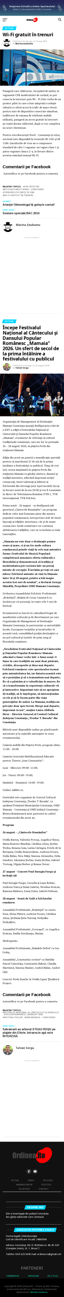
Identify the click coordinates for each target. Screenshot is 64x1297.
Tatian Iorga (22, 367)
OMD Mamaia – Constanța (40, 1017)
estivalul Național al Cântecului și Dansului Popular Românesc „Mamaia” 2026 (31, 1013)
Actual (15, 1180)
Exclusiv (48, 1180)
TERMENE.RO (12, 1275)
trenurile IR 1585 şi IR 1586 (19, 192)
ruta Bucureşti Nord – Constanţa (24, 189)
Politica (46, 1184)
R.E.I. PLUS (53, 1275)
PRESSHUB (33, 1275)
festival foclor (13, 1017)
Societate (24, 1188)
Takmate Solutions (38, 1292)
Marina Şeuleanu (24, 43)
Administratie (24, 1184)
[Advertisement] (32, 272)
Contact (44, 1188)
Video (31, 1180)
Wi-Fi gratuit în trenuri (18, 195)
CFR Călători (31, 186)
